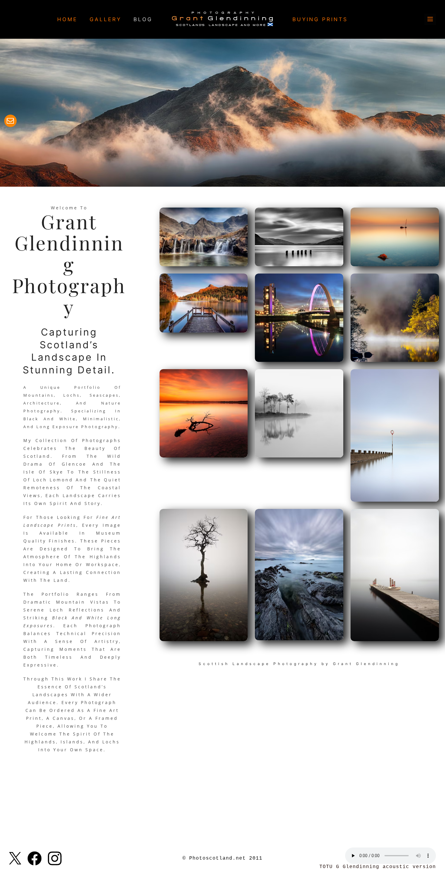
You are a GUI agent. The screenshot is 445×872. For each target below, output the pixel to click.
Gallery (105, 19)
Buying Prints (320, 19)
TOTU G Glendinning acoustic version (377, 867)
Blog (143, 19)
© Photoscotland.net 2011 (222, 858)
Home (67, 19)
